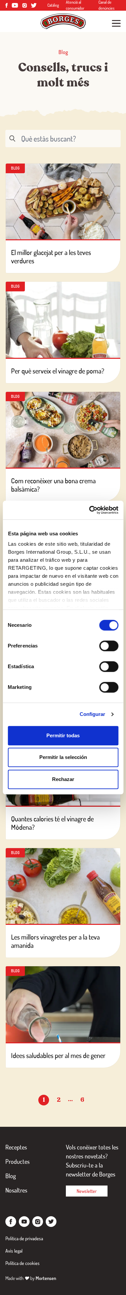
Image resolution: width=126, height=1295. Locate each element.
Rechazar (63, 779)
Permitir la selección (63, 757)
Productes (17, 1161)
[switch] (108, 645)
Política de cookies (22, 1263)
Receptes (16, 1147)
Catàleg (53, 5)
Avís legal (14, 1251)
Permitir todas (63, 735)
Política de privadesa (24, 1238)
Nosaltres (16, 1190)
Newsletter (87, 1191)
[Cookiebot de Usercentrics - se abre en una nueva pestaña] (89, 510)
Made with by (30, 1278)
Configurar (93, 714)
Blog (10, 1176)
